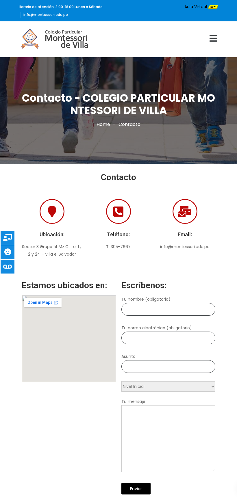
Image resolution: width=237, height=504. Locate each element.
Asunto (128, 356)
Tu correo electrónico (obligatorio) (156, 328)
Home (103, 124)
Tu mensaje (133, 401)
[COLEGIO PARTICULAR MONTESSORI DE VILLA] (56, 39)
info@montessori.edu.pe (45, 14)
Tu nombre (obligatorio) (146, 299)
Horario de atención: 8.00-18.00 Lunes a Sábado (61, 6)
